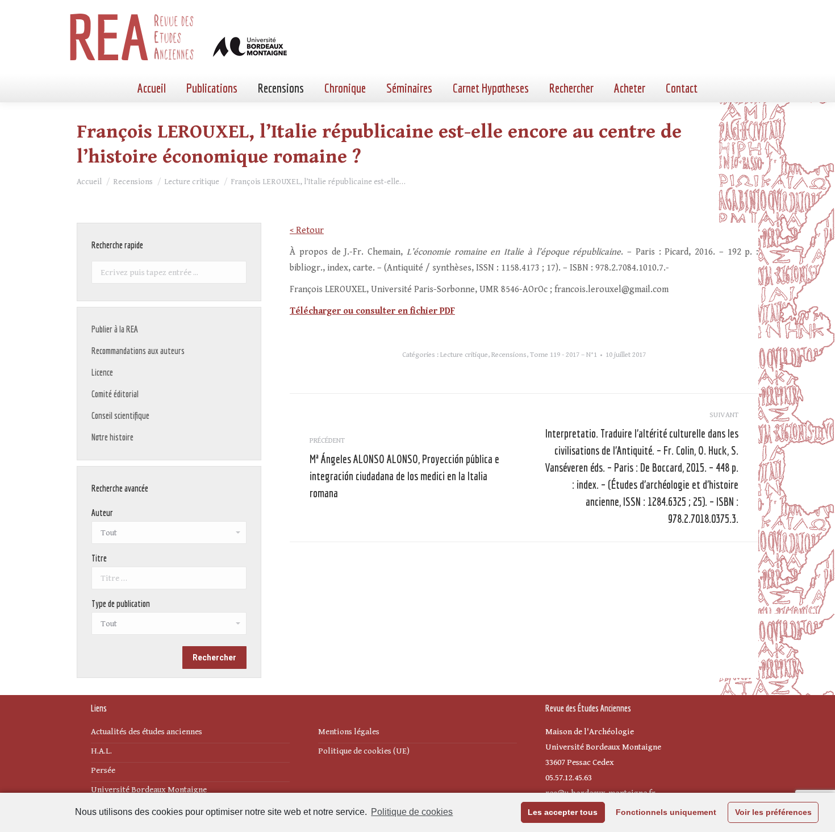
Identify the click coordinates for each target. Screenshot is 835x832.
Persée (103, 770)
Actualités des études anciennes (146, 732)
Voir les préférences (773, 812)
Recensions (509, 355)
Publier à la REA (114, 329)
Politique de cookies (412, 812)
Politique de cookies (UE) (364, 751)
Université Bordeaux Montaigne (149, 789)
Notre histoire (112, 437)
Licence (102, 372)
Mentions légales (348, 732)
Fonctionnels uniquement (666, 812)
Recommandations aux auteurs (138, 351)
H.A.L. (101, 751)
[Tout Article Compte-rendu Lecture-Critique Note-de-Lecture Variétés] (169, 626)
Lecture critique (464, 355)
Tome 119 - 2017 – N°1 (563, 355)
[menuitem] (151, 88)
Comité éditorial (115, 394)
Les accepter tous (563, 812)
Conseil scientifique (120, 415)
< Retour (307, 230)
